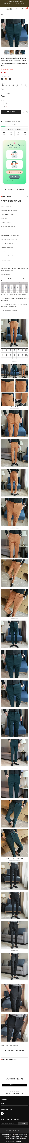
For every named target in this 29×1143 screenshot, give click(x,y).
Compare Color (23, 44)
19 (3, 121)
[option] (14, 33)
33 (17, 86)
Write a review (14, 1085)
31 (9, 86)
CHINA (2, 96)
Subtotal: (3, 107)
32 (13, 86)
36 (25, 86)
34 (21, 86)
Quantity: (3, 100)
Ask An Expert (20, 189)
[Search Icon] (17, 9)
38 (2, 89)
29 (2, 86)
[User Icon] (22, 9)
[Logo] (9, 9)
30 (6, 86)
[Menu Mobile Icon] (2, 9)
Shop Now (14, 176)
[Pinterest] (2, 1113)
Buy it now (14, 117)
